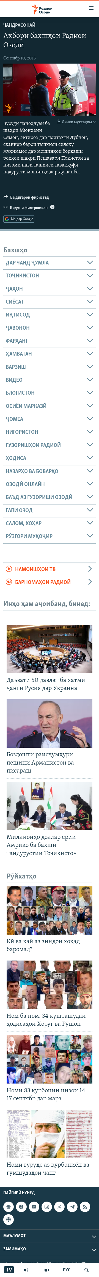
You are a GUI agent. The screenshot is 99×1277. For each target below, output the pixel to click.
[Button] (26, 198)
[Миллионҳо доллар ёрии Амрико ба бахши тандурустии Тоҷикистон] (49, 806)
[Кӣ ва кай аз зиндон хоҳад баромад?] (49, 910)
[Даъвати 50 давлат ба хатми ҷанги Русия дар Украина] (49, 649)
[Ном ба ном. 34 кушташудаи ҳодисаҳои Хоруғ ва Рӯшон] (49, 985)
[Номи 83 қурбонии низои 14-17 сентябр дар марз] (49, 1059)
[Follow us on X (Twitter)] (59, 1207)
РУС (66, 1270)
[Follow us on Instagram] (47, 1207)
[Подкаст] (8, 1219)
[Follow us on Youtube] (34, 1207)
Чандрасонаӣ (19, 25)
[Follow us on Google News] (8, 1207)
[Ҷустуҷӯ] (86, 1270)
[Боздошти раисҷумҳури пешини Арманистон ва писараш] (49, 723)
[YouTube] (46, 1270)
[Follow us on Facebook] (21, 1207)
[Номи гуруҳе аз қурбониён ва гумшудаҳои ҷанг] (49, 1134)
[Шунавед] (26, 1270)
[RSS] (85, 1207)
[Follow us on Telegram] (72, 1207)
